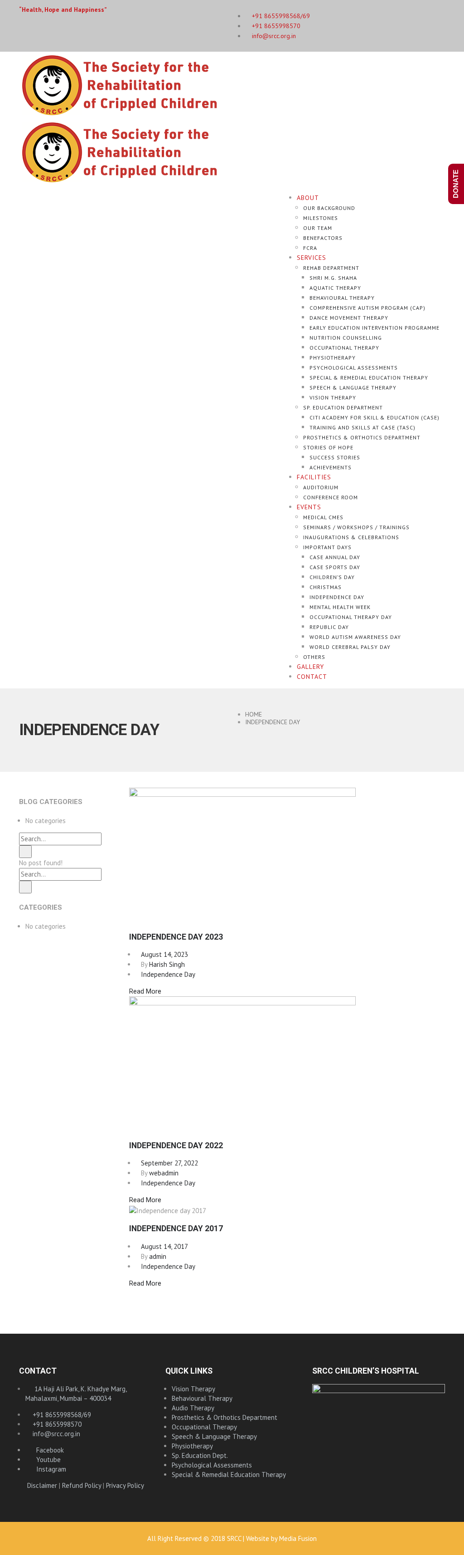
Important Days (327, 547)
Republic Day (329, 627)
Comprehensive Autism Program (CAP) (367, 307)
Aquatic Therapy (335, 287)
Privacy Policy (125, 1485)
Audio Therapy (193, 1408)
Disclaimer (42, 1485)
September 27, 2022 (166, 1163)
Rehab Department (331, 267)
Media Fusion (298, 1538)
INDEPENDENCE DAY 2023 (176, 936)
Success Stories (334, 457)
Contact (312, 677)
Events (309, 507)
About (308, 198)
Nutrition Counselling (345, 337)
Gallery (310, 667)
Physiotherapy (332, 357)
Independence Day (336, 597)
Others (314, 656)
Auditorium (320, 487)
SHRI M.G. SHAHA (333, 277)
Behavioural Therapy (342, 297)
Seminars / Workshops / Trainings (356, 527)
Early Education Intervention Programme (374, 327)
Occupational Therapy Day (350, 617)
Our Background (329, 208)
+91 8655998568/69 (61, 1414)
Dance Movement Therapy (348, 317)
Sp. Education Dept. (200, 1455)
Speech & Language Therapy (352, 387)
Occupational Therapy (344, 347)
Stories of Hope (328, 447)
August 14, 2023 (161, 954)
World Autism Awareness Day (355, 637)
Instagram (48, 1469)
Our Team (317, 227)
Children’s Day (332, 577)
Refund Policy (81, 1485)
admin (157, 1256)
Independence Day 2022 (176, 1145)
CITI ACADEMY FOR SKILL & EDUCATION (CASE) (374, 417)
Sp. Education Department (343, 407)
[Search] (25, 851)
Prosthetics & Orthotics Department (361, 437)
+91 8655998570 (275, 26)
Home (253, 714)
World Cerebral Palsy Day (350, 646)
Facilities (314, 477)
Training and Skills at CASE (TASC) (362, 427)
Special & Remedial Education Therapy (368, 377)
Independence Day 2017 (176, 1228)
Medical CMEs (323, 517)
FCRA (310, 247)
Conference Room (330, 497)
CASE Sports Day (334, 567)
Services (311, 257)
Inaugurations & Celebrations (351, 537)
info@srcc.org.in (273, 36)
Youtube (46, 1459)
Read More (145, 991)
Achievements (330, 467)
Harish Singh (167, 964)
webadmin (164, 1173)
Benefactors (323, 237)
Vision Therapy (332, 397)
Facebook (47, 1450)
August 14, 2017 (161, 1246)
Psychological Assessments (353, 367)
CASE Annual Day (334, 557)
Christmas (325, 587)
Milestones (320, 217)
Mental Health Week (340, 607)
